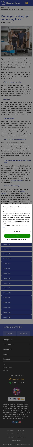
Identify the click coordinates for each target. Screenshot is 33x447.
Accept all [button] (17, 236)
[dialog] (16, 223)
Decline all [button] (17, 231)
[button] (16, 240)
